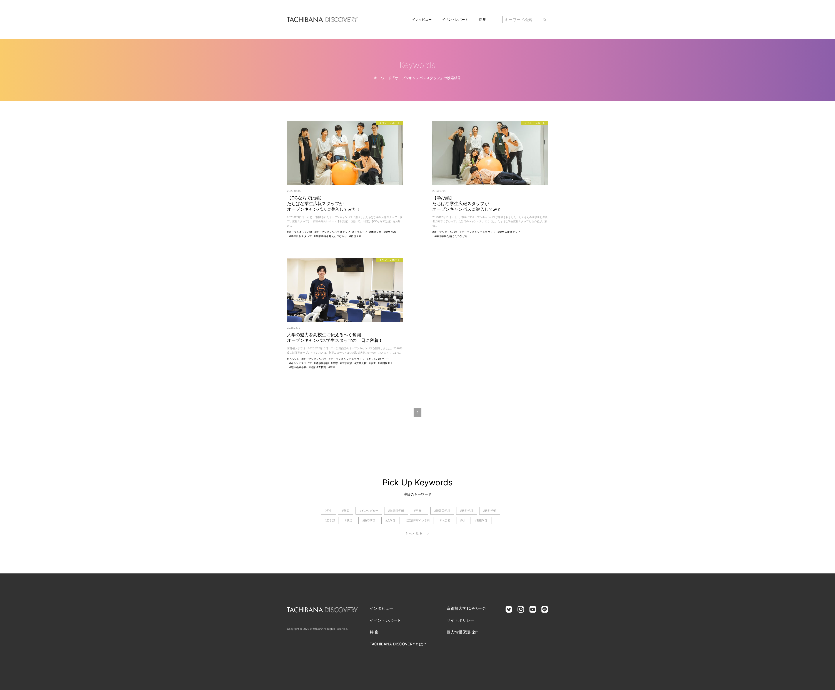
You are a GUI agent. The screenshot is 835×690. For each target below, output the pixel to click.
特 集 (482, 19)
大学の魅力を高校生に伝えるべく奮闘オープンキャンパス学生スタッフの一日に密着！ (335, 337)
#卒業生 (419, 510)
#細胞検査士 (385, 363)
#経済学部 (368, 520)
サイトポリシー (460, 620)
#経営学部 (489, 510)
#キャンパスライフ (300, 363)
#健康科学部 (321, 363)
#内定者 (445, 520)
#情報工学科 (442, 510)
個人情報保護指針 (462, 632)
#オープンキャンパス (299, 232)
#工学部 (330, 520)
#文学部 (390, 520)
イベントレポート (455, 19)
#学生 (372, 363)
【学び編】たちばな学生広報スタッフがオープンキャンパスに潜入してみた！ (469, 203)
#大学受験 (360, 363)
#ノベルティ (359, 232)
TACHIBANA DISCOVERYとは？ (398, 644)
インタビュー (422, 19)
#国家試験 (346, 363)
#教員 (345, 510)
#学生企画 (390, 232)
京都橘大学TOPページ (466, 608)
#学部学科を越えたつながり (330, 236)
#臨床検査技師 (317, 367)
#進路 (331, 367)
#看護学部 (481, 520)
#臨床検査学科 (298, 367)
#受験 (334, 363)
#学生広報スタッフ (300, 236)
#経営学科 (466, 510)
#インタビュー (368, 510)
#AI (462, 520)
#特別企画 (355, 236)
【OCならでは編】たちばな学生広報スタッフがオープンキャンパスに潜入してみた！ (324, 203)
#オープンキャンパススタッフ (332, 232)
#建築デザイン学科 (418, 520)
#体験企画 (375, 232)
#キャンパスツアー (378, 359)
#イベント (293, 359)
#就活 (348, 520)
